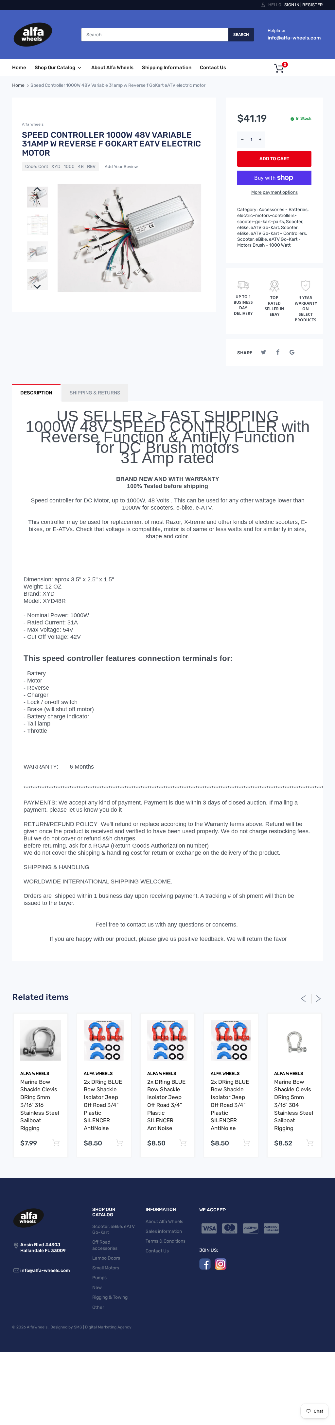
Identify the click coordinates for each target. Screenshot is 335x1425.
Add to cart (274, 158)
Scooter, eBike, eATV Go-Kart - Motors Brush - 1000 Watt (269, 242)
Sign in (291, 4)
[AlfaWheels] (32, 34)
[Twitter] (263, 352)
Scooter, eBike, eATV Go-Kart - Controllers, (272, 230)
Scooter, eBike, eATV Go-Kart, (270, 224)
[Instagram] (220, 1264)
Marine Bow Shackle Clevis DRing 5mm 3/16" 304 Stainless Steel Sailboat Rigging (293, 1105)
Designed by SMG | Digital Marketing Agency (91, 1327)
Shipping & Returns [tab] (95, 393)
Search (241, 34)
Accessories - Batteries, (284, 209)
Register (312, 4)
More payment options (274, 192)
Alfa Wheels (33, 124)
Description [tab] (36, 393)
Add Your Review (121, 166)
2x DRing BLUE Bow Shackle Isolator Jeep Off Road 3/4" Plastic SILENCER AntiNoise (103, 1105)
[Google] (292, 352)
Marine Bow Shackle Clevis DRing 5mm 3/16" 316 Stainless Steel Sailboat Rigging (39, 1105)
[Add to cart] (56, 1143)
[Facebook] (278, 352)
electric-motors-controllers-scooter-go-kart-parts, (267, 218)
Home (18, 85)
